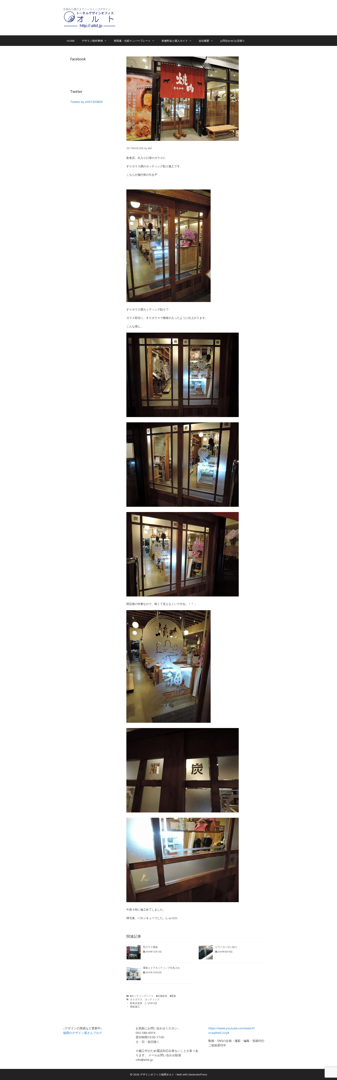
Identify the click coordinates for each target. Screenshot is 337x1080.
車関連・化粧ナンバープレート (132, 40)
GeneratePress (197, 1074)
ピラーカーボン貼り (226, 947)
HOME (71, 40)
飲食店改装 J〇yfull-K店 (143, 1003)
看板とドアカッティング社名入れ (161, 967)
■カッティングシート (142, 996)
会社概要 (204, 40)
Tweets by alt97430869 (86, 102)
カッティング (152, 999)
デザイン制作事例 (92, 40)
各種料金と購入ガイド (174, 40)
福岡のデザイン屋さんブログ (82, 1033)
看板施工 (135, 1006)
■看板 (173, 996)
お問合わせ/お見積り (232, 40)
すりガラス (136, 999)
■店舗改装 (161, 996)
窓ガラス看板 (150, 947)
